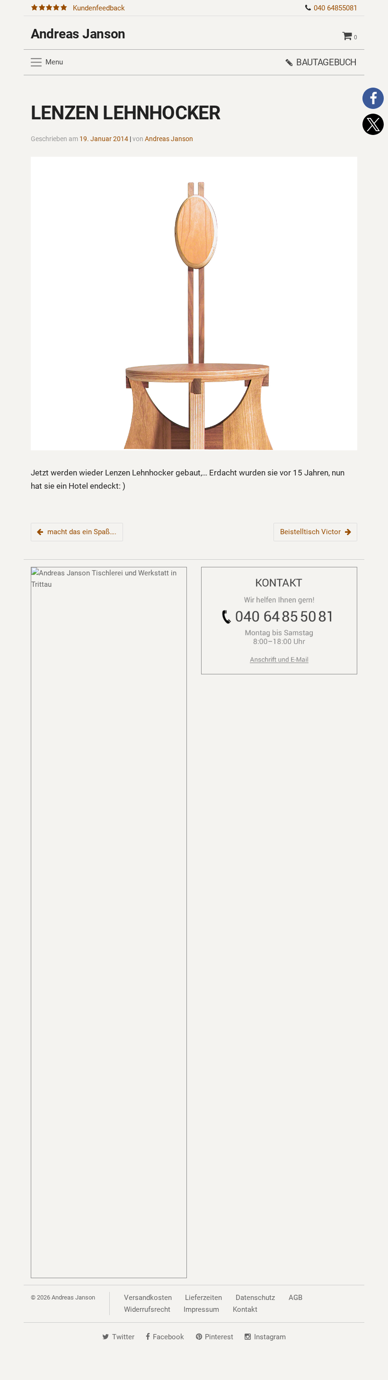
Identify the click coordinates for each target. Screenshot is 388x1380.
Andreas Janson (78, 34)
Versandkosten (148, 1297)
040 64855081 (335, 8)
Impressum (201, 1309)
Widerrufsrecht (147, 1309)
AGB (295, 1297)
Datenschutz (255, 1297)
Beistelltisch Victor (310, 532)
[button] (373, 98)
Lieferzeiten (203, 1297)
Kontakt (245, 1309)
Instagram (270, 1337)
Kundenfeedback (99, 8)
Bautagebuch (326, 62)
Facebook (168, 1337)
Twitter (123, 1337)
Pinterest (219, 1337)
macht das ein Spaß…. (81, 532)
